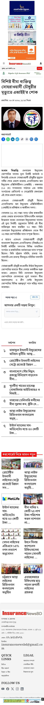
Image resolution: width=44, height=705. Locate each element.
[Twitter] (12, 689)
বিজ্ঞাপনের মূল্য (28, 672)
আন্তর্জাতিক (5, 676)
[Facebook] (7, 689)
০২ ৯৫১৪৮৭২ (14, 637)
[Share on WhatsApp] (8, 139)
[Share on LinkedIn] (13, 139)
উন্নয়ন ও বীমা (5, 672)
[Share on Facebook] (3, 139)
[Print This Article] (27, 139)
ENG (39, 68)
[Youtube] (2, 689)
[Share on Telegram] (17, 139)
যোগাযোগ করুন (28, 668)
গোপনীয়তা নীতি (28, 664)
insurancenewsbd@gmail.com (22, 646)
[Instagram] (17, 689)
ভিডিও (3, 664)
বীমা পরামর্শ (5, 668)
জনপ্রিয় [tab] (32, 343)
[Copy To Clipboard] (22, 139)
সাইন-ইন (35, 297)
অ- (36, 139)
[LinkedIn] (22, 689)
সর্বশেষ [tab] (11, 343)
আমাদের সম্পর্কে (28, 660)
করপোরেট (6, 134)
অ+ (31, 139)
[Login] (41, 63)
